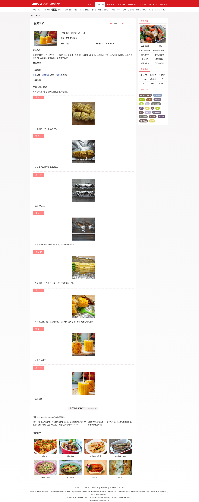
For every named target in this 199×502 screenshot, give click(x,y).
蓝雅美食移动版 (93, 500)
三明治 (159, 46)
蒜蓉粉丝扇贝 (156, 104)
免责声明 (104, 488)
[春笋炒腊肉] (70, 467)
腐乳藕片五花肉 (95, 456)
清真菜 (144, 10)
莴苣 (147, 108)
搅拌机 (152, 121)
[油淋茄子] (95, 467)
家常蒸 (142, 100)
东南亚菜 (131, 10)
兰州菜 (112, 10)
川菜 (44, 10)
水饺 (157, 108)
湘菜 (75, 10)
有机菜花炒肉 (45, 477)
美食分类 (163, 5)
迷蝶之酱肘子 (159, 55)
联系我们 (121, 488)
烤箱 (68, 33)
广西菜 (81, 10)
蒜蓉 (44, 75)
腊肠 (141, 108)
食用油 (59, 75)
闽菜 (71, 10)
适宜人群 (121, 5)
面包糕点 (153, 5)
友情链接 (86, 488)
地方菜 (93, 10)
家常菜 (33, 10)
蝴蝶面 (148, 112)
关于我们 (77, 488)
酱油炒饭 (161, 117)
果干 (141, 112)
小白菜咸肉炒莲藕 (145, 50)
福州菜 (106, 10)
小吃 (83, 33)
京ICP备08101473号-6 (81, 497)
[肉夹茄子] (120, 467)
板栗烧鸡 (70, 456)
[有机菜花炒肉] (45, 467)
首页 (89, 5)
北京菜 (157, 10)
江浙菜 (65, 10)
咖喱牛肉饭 (156, 112)
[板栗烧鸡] (70, 446)
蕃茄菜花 (145, 59)
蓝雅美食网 (55, 4)
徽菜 (59, 10)
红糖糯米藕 (159, 59)
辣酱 (48, 75)
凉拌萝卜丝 (143, 121)
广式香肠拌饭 (159, 63)
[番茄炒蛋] (45, 446)
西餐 (118, 10)
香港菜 (100, 10)
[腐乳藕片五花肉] (95, 446)
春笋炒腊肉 (70, 477)
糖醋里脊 (157, 100)
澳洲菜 (138, 10)
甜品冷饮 (153, 75)
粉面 (152, 83)
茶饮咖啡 (153, 79)
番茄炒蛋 (45, 456)
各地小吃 (143, 75)
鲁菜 (39, 10)
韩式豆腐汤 (143, 117)
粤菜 (48, 10)
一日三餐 (132, 5)
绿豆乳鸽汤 (157, 95)
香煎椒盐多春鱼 (120, 456)
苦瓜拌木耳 (145, 55)
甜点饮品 (142, 5)
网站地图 (113, 488)
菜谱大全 (100, 5)
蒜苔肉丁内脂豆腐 (159, 50)
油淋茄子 (95, 477)
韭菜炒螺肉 (145, 46)
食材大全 (110, 5)
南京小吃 (152, 117)
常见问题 (95, 488)
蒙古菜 (150, 10)
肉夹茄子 (120, 477)
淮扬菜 (163, 10)
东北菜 (54, 10)
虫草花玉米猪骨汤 (145, 95)
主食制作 (162, 75)
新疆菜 (87, 10)
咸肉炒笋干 (145, 63)
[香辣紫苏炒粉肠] (153, 34)
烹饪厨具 (143, 79)
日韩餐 (123, 10)
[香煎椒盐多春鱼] (120, 446)
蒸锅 (141, 104)
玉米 (34, 75)
